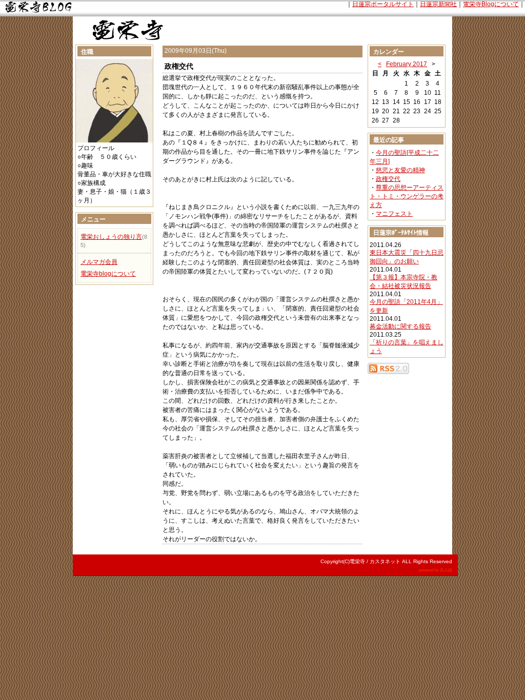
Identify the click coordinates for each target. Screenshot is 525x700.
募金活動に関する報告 (400, 326)
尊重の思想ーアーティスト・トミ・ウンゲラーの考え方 (406, 196)
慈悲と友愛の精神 (400, 170)
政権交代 (388, 178)
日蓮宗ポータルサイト (383, 4)
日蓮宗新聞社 (438, 4)
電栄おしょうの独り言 (111, 236)
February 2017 (406, 64)
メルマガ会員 (98, 261)
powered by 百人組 (435, 570)
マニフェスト (394, 213)
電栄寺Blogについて (491, 4)
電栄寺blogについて (108, 273)
